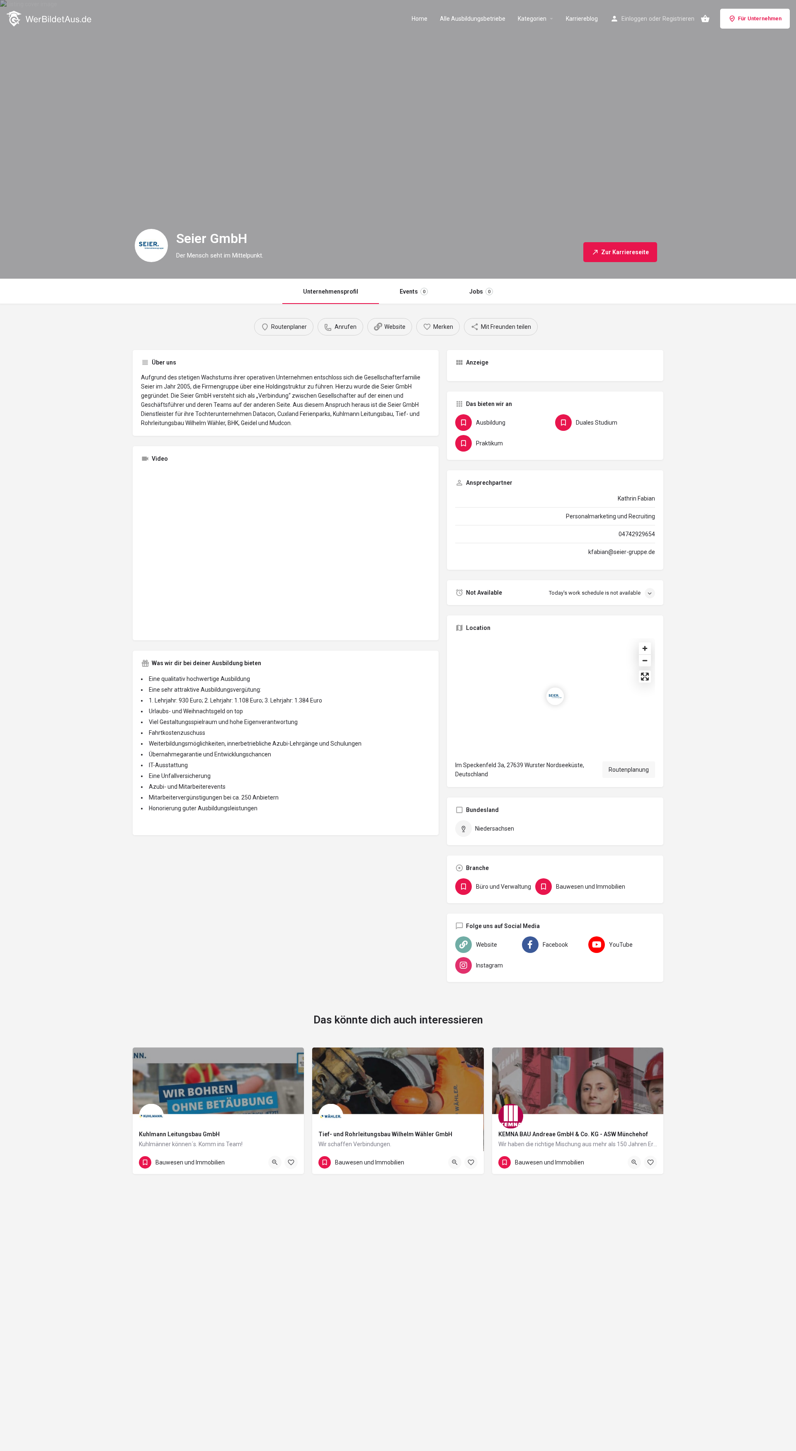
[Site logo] (49, 18)
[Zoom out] (645, 660)
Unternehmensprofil (330, 291)
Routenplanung (629, 769)
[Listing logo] (151, 245)
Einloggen (634, 18)
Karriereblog (582, 18)
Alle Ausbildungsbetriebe (472, 18)
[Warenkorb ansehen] (705, 18)
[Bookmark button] (291, 1162)
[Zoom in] (645, 648)
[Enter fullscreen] (645, 677)
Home (419, 18)
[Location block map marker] (555, 696)
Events (412, 291)
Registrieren (678, 18)
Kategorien (532, 18)
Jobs (479, 291)
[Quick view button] (275, 1162)
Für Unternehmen (759, 18)
